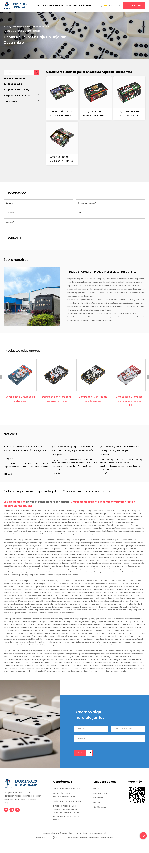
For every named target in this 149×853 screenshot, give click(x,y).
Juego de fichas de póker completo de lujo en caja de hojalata (94, 114)
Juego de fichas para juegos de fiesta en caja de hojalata (129, 114)
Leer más (8, 474)
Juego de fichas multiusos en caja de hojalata (61, 159)
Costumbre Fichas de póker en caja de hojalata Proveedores (118, 282)
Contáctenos (84, 5)
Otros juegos (10, 101)
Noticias (73, 5)
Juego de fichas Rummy (16, 89)
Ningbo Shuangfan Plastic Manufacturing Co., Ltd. (84, 833)
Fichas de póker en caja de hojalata (48, 501)
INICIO (37, 5)
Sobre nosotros (60, 5)
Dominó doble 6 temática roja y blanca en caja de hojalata (129, 401)
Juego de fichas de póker (37, 26)
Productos (46, 5)
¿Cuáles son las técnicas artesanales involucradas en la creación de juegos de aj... (25, 450)
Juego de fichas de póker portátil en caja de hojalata (62, 114)
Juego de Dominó (13, 84)
